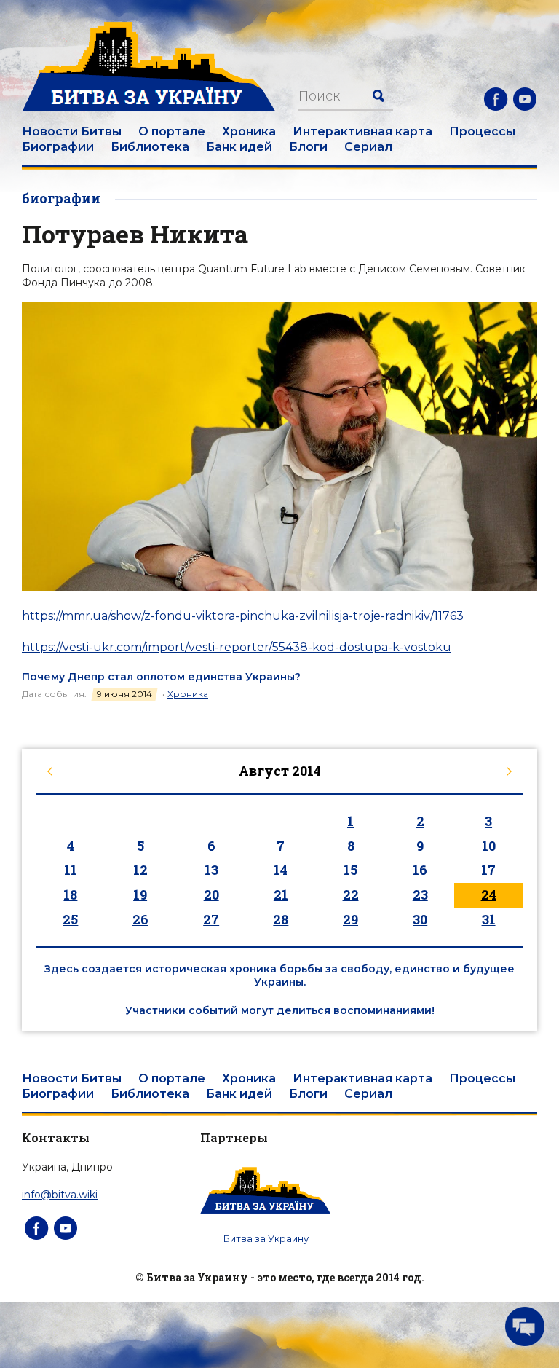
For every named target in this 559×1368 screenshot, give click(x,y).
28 (280, 919)
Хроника (249, 131)
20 (211, 894)
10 (489, 845)
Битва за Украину (266, 1238)
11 (70, 869)
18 (70, 894)
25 (70, 919)
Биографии (58, 147)
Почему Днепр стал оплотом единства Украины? (161, 676)
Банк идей (239, 147)
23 (420, 894)
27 (211, 919)
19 (140, 894)
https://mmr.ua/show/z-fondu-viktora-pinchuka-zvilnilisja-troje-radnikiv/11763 (243, 616)
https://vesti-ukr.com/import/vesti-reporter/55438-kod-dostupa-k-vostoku (236, 647)
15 (350, 869)
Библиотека (150, 147)
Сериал (368, 147)
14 (281, 869)
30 (420, 919)
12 (140, 869)
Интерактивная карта (362, 131)
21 (281, 894)
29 (350, 919)
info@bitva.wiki (60, 1194)
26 (140, 919)
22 (351, 894)
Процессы (482, 131)
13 (211, 869)
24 (488, 894)
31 (489, 919)
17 (488, 869)
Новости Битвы (72, 131)
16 (420, 869)
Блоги (308, 147)
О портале (171, 131)
